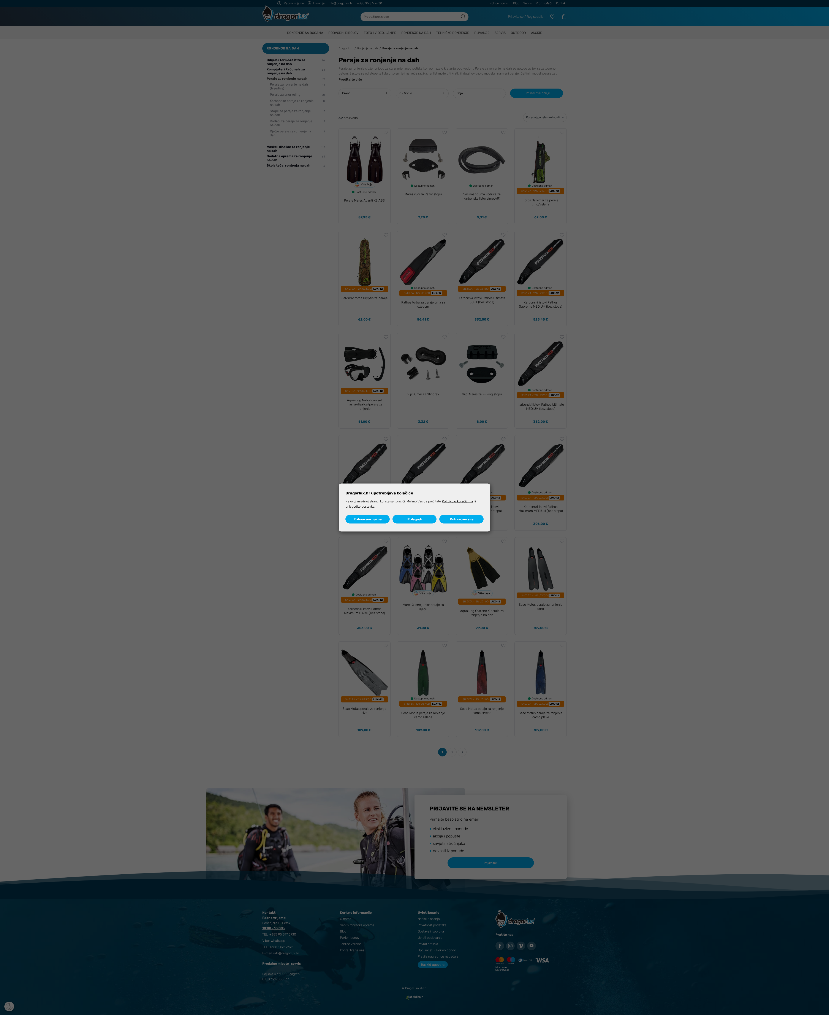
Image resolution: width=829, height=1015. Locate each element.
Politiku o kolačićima (457, 501)
